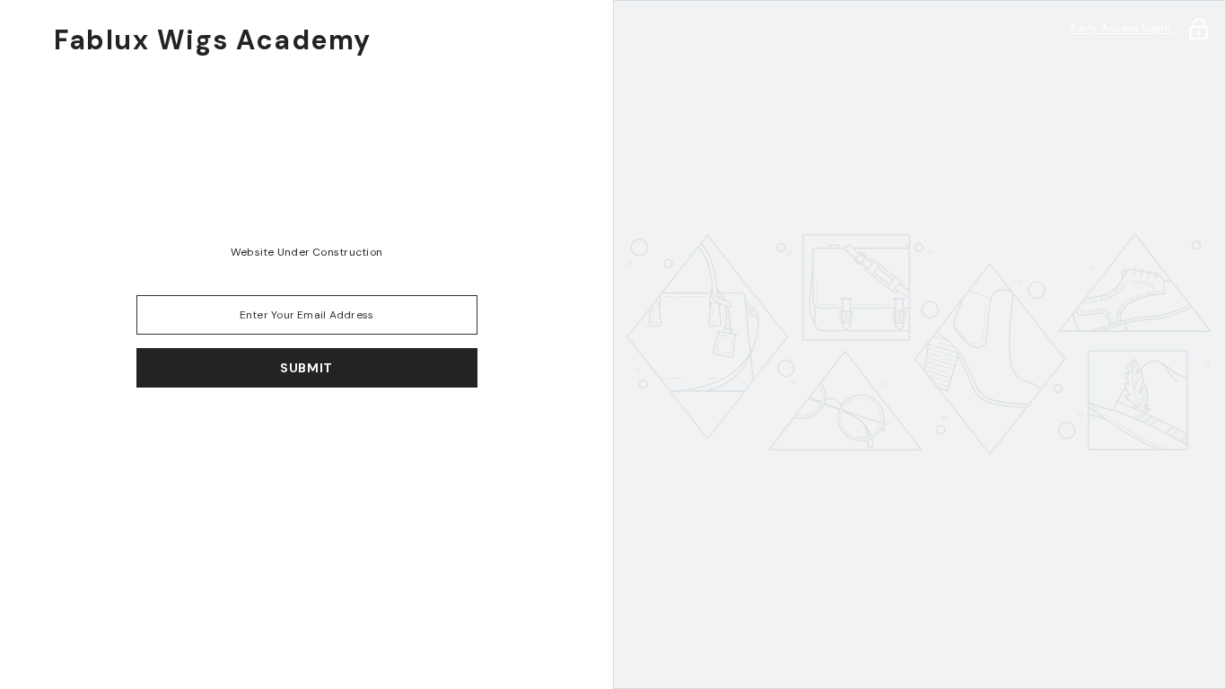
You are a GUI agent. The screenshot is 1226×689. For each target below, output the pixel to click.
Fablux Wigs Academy (213, 40)
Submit (306, 368)
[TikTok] (332, 434)
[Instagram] (282, 434)
